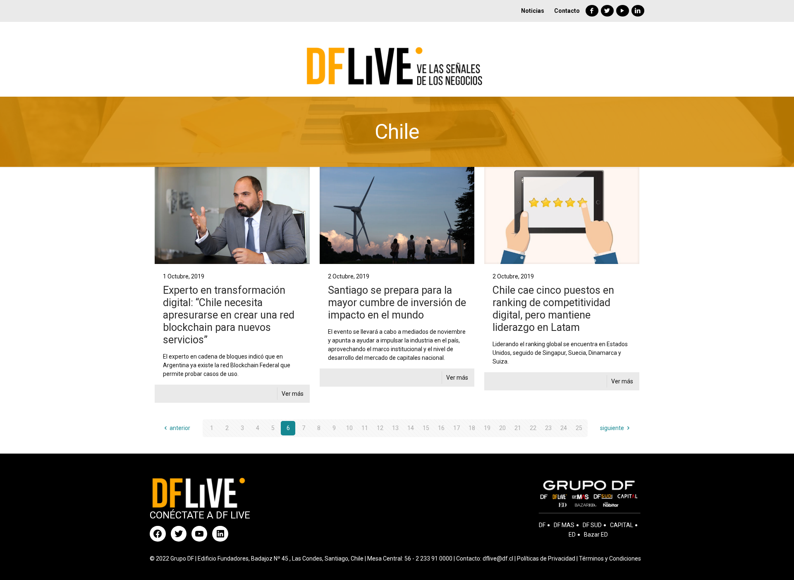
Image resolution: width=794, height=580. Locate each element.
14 (410, 428)
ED (572, 534)
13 (395, 428)
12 (380, 428)
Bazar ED (596, 534)
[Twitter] (607, 11)
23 (548, 428)
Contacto (567, 10)
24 (563, 428)
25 (579, 428)
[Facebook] (592, 11)
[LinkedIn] (637, 11)
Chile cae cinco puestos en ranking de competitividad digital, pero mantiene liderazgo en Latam (553, 308)
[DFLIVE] (396, 59)
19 (487, 428)
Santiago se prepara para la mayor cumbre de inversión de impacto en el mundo (397, 302)
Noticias (532, 10)
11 (364, 428)
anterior (180, 428)
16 (441, 428)
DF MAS (564, 525)
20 (502, 428)
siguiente (612, 428)
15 (426, 428)
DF (542, 525)
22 (533, 428)
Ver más (293, 393)
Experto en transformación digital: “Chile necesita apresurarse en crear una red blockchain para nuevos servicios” (228, 315)
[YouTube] (622, 11)
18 (472, 428)
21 (517, 428)
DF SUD (592, 525)
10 (349, 428)
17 (456, 428)
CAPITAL (621, 525)
